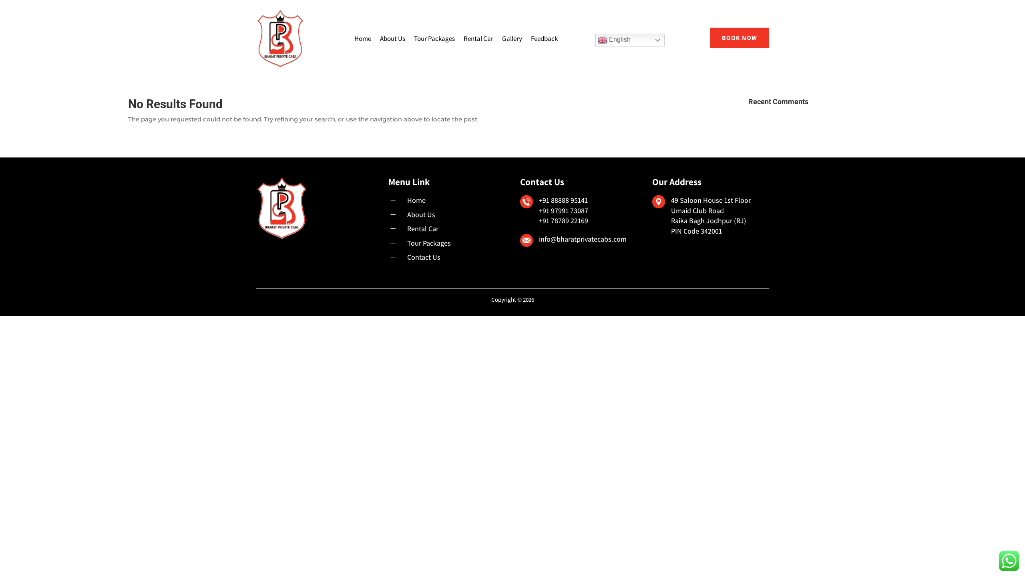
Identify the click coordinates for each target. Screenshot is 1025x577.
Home (362, 38)
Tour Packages (434, 38)
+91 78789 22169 (563, 220)
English (619, 39)
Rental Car (478, 38)
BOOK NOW (739, 38)
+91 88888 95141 (563, 200)
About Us (392, 38)
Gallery (512, 38)
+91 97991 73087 (563, 210)
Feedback (544, 38)
